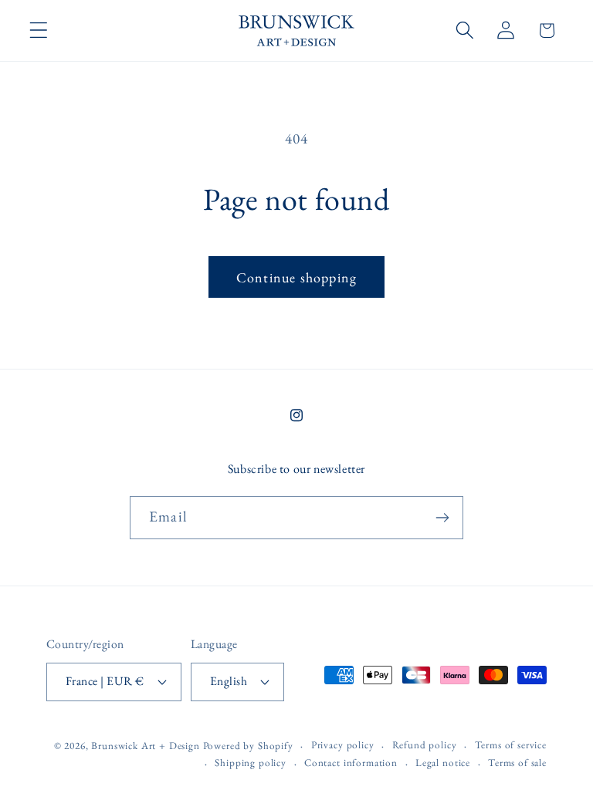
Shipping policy (250, 762)
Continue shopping (296, 277)
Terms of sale (517, 762)
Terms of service (511, 744)
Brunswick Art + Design (145, 745)
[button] (39, 30)
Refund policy (424, 744)
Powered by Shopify (248, 745)
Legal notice (442, 762)
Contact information (351, 762)
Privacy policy (342, 744)
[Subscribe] (442, 517)
